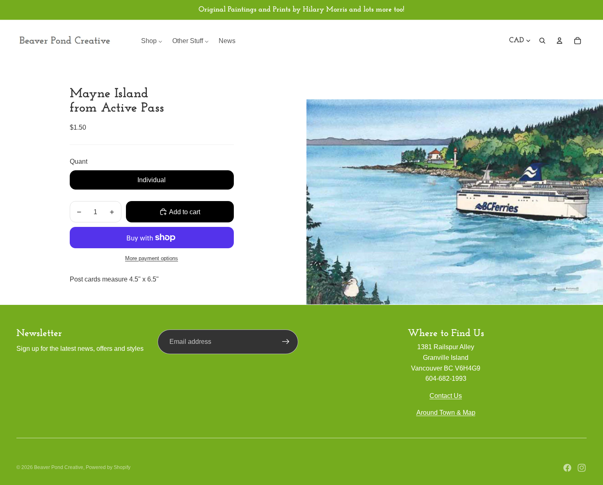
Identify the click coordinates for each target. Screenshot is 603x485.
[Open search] (542, 41)
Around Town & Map (445, 412)
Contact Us (445, 395)
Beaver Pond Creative (58, 467)
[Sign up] (286, 341)
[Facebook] (567, 468)
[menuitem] (151, 40)
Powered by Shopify (108, 467)
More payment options (151, 258)
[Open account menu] (559, 41)
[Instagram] (582, 468)
